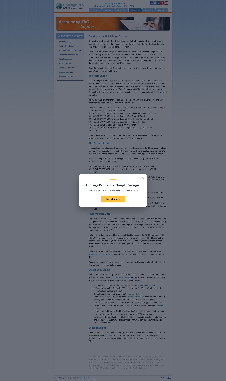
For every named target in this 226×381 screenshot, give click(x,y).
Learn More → (113, 199)
